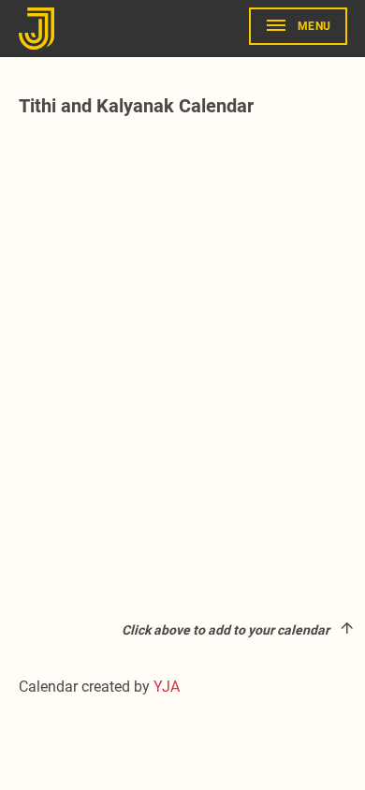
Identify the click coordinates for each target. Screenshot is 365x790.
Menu (314, 26)
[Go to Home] (40, 28)
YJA (166, 686)
